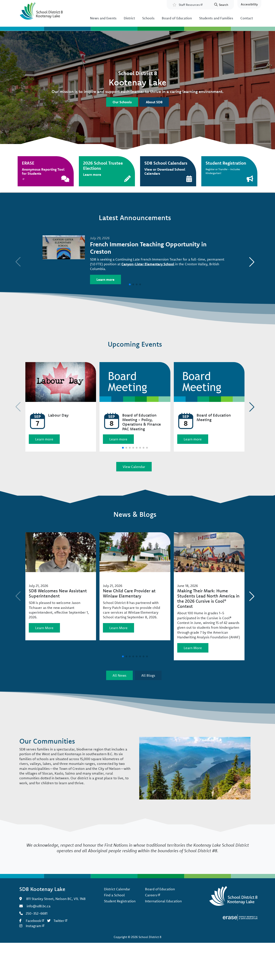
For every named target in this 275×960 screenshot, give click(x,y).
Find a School (114, 895)
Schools (148, 18)
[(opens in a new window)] (240, 917)
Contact (246, 18)
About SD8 (154, 102)
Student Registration (120, 901)
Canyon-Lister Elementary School (147, 264)
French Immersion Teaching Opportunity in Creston (148, 247)
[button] (252, 262)
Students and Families (216, 18)
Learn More (44, 628)
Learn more (105, 279)
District (129, 18)
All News (119, 675)
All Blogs (148, 675)
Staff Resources (189, 5)
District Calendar (117, 889)
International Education (163, 901)
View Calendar (134, 467)
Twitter (58, 920)
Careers (151, 895)
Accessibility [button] (249, 4)
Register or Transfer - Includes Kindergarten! (226, 168)
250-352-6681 (36, 913)
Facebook (33, 920)
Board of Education (177, 18)
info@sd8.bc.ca (38, 906)
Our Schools (122, 102)
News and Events (103, 18)
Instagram (33, 926)
